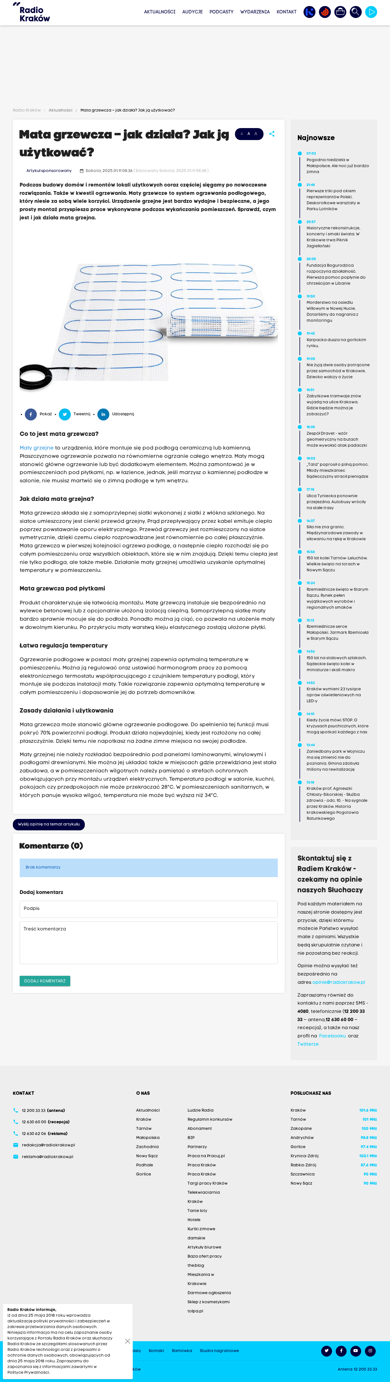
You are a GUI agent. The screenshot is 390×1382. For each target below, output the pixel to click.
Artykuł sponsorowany (49, 171)
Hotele (194, 1220)
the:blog (196, 1266)
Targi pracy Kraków (208, 1183)
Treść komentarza (45, 929)
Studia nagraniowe (219, 1351)
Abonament (200, 1129)
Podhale (144, 1165)
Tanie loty (197, 1211)
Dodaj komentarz (45, 980)
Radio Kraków (27, 110)
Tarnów (144, 1129)
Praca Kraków (202, 1165)
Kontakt (287, 12)
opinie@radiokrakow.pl (338, 982)
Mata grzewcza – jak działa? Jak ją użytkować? (127, 110)
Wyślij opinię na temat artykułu (49, 824)
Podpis (31, 909)
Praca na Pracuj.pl (206, 1156)
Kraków (143, 1120)
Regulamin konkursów (210, 1120)
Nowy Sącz (147, 1156)
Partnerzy (197, 1147)
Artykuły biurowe (204, 1247)
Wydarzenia (255, 12)
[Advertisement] (195, 68)
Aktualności (160, 12)
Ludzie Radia (201, 1110)
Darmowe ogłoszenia (209, 1293)
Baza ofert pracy (205, 1256)
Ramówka (182, 1351)
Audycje (192, 12)
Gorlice (143, 1174)
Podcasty (222, 12)
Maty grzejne (37, 448)
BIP (191, 1138)
